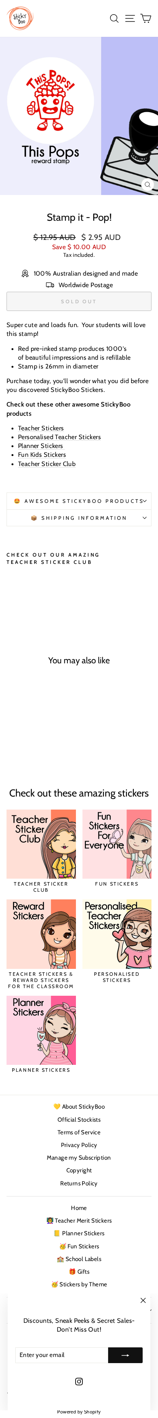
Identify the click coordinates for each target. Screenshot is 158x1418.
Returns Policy (79, 1183)
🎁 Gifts (79, 1271)
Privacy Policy (79, 1145)
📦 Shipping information (79, 518)
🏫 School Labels (79, 1259)
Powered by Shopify (78, 1412)
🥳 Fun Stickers (79, 1246)
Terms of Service (79, 1132)
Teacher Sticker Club (47, 464)
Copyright (79, 1170)
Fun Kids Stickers (42, 454)
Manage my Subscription (79, 1157)
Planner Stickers (41, 446)
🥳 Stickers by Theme (79, 1284)
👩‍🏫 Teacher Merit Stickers (79, 1220)
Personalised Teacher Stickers (59, 437)
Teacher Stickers (41, 428)
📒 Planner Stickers (78, 1233)
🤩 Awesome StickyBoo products (79, 501)
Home (79, 1207)
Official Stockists (79, 1119)
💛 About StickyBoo (79, 1106)
